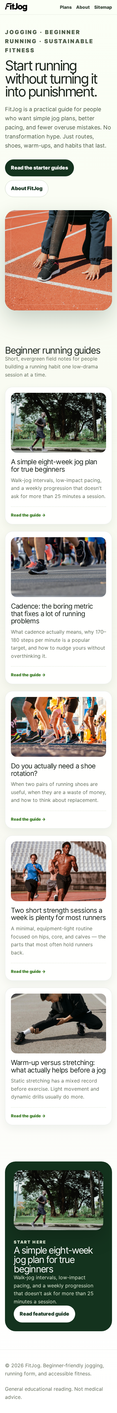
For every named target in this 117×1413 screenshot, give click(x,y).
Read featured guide (44, 1314)
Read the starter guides (39, 167)
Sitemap (103, 7)
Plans (66, 7)
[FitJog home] (16, 7)
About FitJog (26, 188)
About (83, 7)
